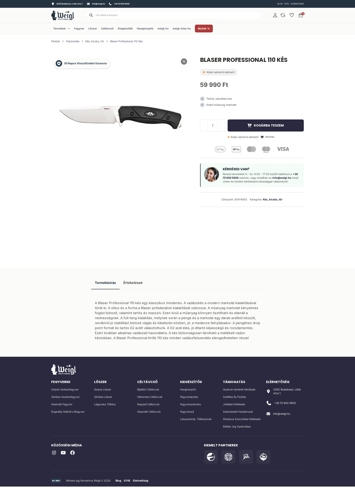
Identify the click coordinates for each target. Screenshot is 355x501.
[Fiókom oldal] (275, 15)
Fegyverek (60, 382)
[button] (283, 15)
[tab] (105, 283)
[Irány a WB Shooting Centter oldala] (228, 457)
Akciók (202, 28)
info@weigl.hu (281, 177)
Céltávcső (107, 28)
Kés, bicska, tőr (94, 41)
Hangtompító (145, 28)
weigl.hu (163, 28)
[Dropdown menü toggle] (68, 28)
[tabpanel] (177, 319)
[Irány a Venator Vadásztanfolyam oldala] (246, 457)
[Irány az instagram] (54, 453)
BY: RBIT (56, 480)
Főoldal (55, 41)
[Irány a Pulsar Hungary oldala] (211, 457)
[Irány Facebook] (72, 453)
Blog (280, 4)
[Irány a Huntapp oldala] (263, 457)
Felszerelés (72, 41)
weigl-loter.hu (182, 28)
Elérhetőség (297, 4)
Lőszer (92, 28)
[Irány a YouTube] (63, 453)
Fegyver (79, 28)
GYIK (287, 4)
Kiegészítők (125, 28)
